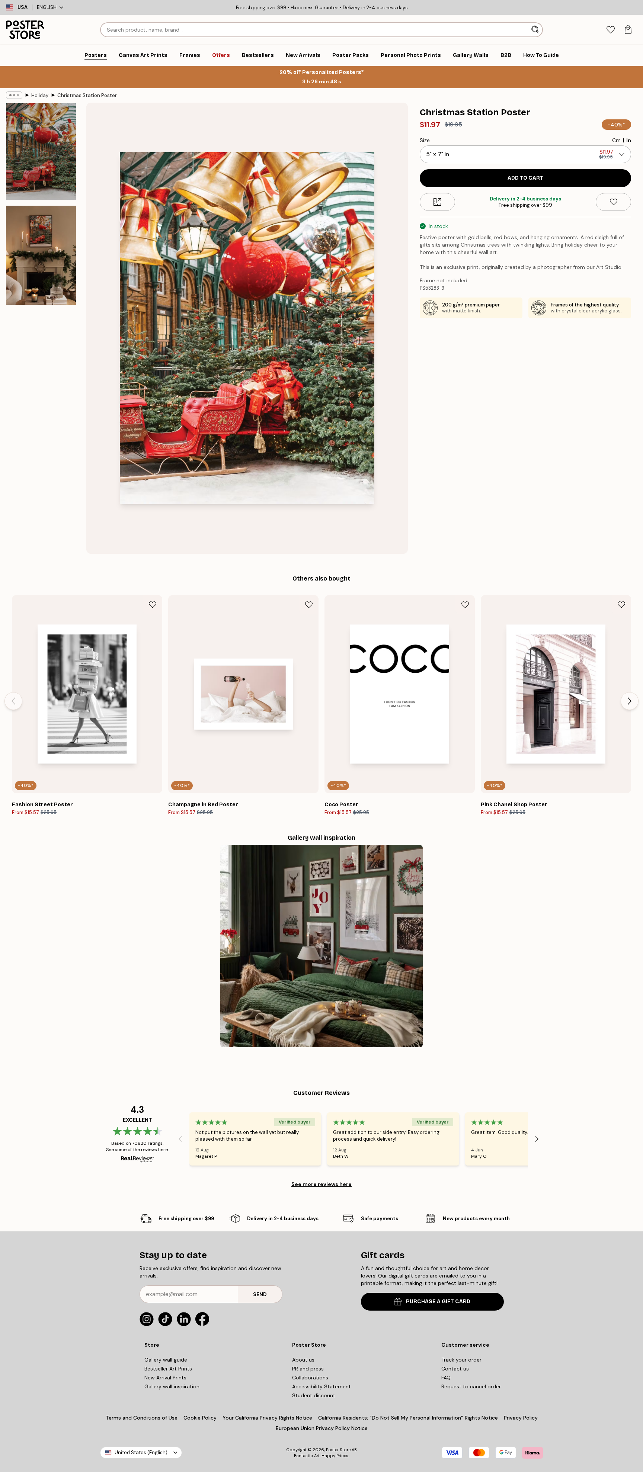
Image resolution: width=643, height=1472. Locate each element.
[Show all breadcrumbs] (14, 95)
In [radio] (628, 140)
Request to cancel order (471, 1386)
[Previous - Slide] (13, 701)
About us (303, 1359)
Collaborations (310, 1377)
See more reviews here (321, 1184)
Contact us (455, 1368)
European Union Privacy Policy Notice (322, 1428)
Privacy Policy (521, 1417)
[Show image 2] (41, 255)
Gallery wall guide (165, 1359)
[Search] (536, 29)
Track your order (461, 1359)
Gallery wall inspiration (171, 1386)
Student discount (313, 1395)
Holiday (39, 95)
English (47, 7)
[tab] (610, 30)
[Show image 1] (41, 151)
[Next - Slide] (630, 701)
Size (425, 140)
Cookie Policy (200, 1417)
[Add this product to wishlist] (613, 202)
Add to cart (525, 178)
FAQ (446, 1377)
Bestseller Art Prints (168, 1368)
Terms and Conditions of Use (141, 1417)
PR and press (308, 1368)
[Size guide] (437, 202)
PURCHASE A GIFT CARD (438, 1301)
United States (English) (141, 1452)
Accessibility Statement (321, 1386)
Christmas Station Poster (87, 95)
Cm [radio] (616, 140)
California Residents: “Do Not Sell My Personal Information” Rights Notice (408, 1417)
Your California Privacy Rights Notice (267, 1417)
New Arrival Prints (165, 1377)
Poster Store (338, 1449)
